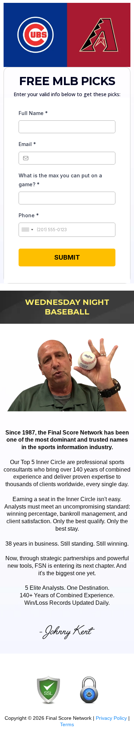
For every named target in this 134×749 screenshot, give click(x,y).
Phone (29, 215)
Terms (67, 724)
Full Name (33, 113)
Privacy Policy (111, 718)
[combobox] (27, 229)
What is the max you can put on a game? (60, 179)
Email (27, 144)
